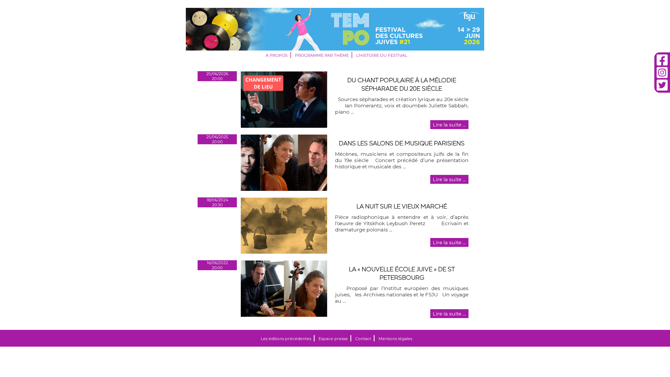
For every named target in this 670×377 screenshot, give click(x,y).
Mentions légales (395, 338)
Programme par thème (322, 55)
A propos (277, 55)
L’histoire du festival (381, 55)
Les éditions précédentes (286, 338)
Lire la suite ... (449, 124)
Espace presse (333, 338)
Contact (363, 338)
